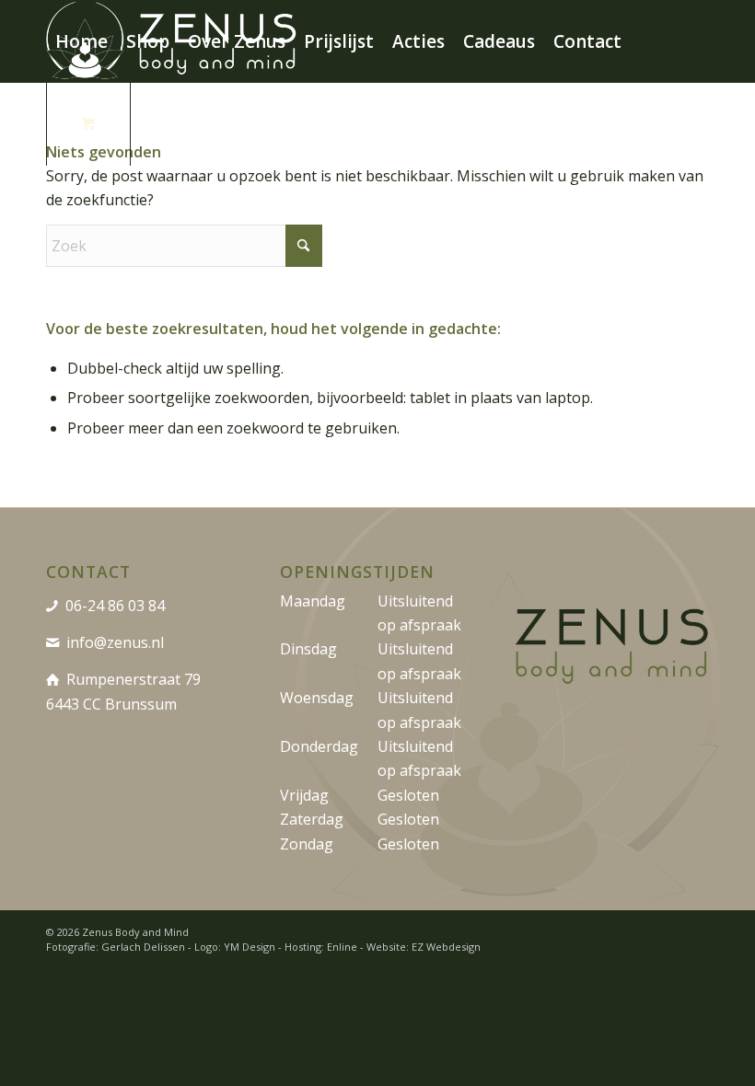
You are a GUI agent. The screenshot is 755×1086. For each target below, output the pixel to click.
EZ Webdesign (446, 946)
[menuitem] (81, 41)
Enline (342, 946)
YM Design (249, 946)
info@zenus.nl (115, 642)
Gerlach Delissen (143, 946)
